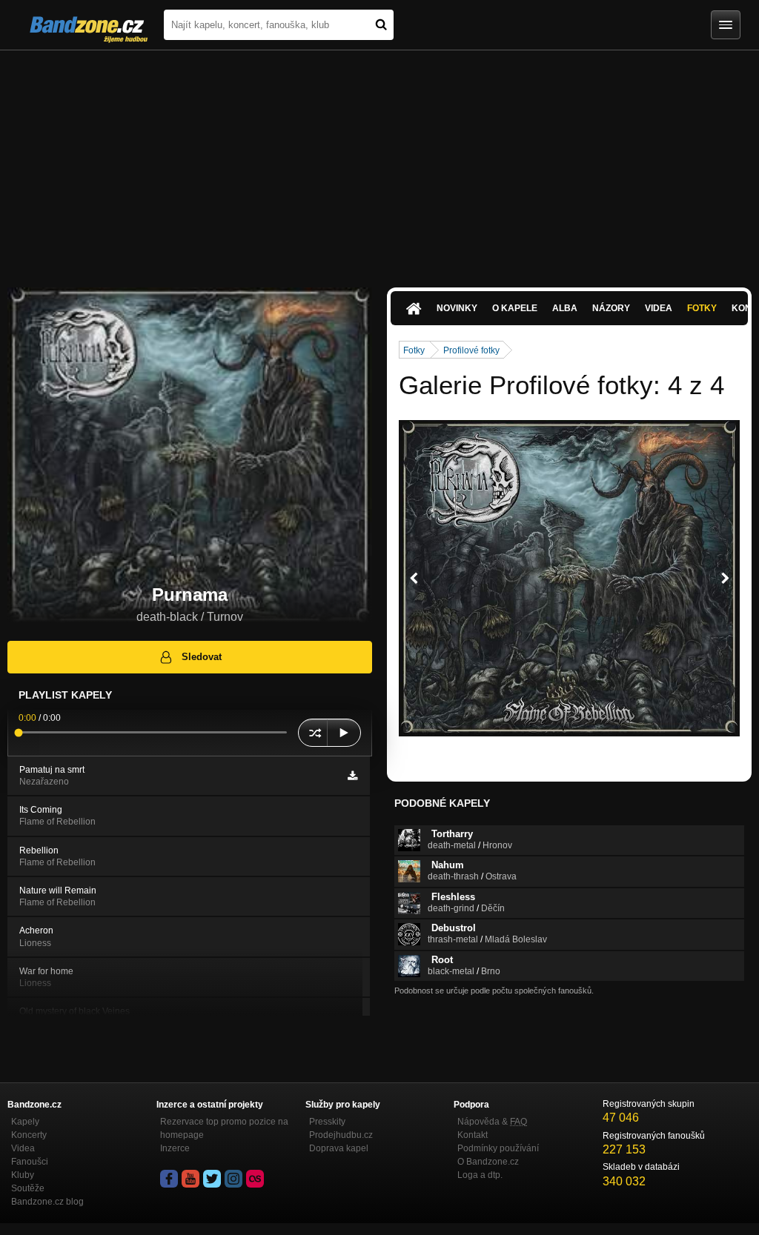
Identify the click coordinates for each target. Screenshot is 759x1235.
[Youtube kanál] (190, 1179)
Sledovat (202, 656)
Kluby (22, 1175)
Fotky (702, 308)
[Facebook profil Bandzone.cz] (169, 1179)
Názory (611, 308)
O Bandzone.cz (488, 1161)
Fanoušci (29, 1161)
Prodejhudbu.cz (341, 1135)
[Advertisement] (379, 161)
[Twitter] (212, 1179)
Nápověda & (492, 1121)
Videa (658, 308)
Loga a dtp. (480, 1175)
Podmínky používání (498, 1148)
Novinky (457, 308)
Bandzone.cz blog (47, 1201)
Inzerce (175, 1148)
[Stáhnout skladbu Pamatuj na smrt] (352, 775)
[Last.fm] (255, 1179)
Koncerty (29, 1135)
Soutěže (27, 1188)
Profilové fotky (471, 350)
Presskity (327, 1121)
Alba (564, 308)
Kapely (25, 1121)
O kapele (514, 308)
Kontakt (472, 1135)
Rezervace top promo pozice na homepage (224, 1128)
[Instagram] (233, 1179)
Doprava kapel (338, 1148)
